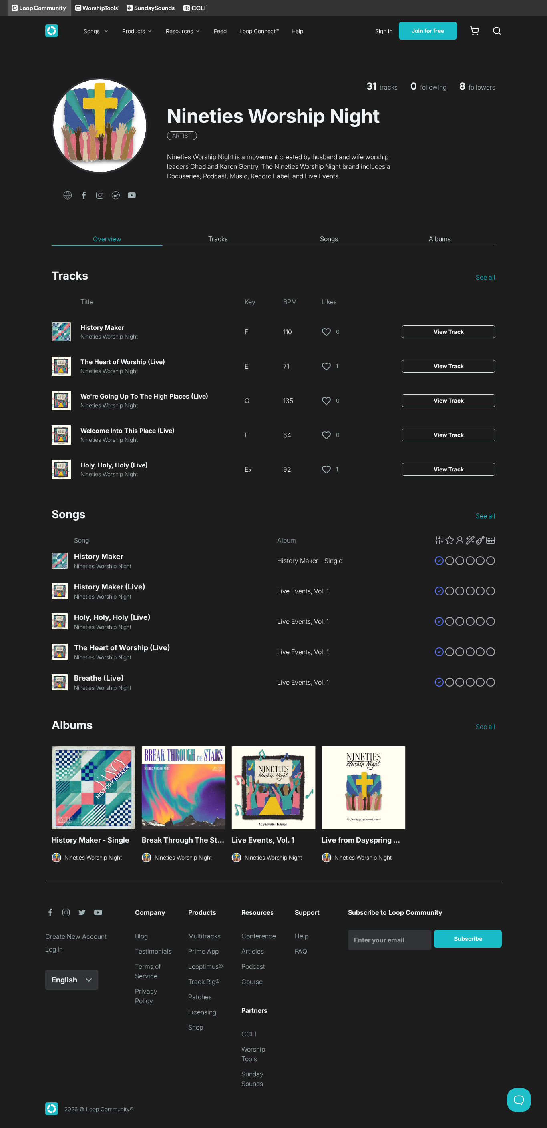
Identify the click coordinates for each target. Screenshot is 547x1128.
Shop (195, 1027)
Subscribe (468, 938)
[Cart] (474, 31)
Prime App (203, 951)
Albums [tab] (440, 239)
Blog (141, 936)
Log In (54, 949)
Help (297, 31)
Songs (92, 31)
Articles (252, 951)
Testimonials (153, 951)
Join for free (428, 30)
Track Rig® (204, 982)
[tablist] (273, 239)
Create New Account (76, 936)
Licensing (202, 1012)
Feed (220, 31)
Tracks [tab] (218, 239)
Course (252, 982)
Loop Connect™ (259, 31)
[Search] (497, 31)
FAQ (301, 951)
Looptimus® (205, 966)
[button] (67, 194)
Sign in (383, 31)
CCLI (248, 1034)
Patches (200, 997)
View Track (449, 331)
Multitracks (204, 936)
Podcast (253, 966)
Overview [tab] (107, 239)
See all (485, 277)
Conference (258, 936)
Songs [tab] (329, 239)
